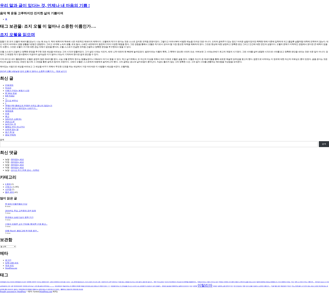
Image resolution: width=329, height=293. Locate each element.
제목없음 (9, 111)
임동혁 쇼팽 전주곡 (224, 286)
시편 (12, 286)
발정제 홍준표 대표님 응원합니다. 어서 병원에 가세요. (274, 282)
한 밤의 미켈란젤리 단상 (16, 204)
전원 (244, 286)
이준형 (195, 286)
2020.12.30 (9, 122)
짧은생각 (284, 286)
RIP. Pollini (9, 96)
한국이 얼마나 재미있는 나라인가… (21, 108)
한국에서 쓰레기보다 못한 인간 (19, 217)
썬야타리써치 (18, 286)
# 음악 (8, 184)
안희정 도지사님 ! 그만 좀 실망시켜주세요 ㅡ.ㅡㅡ (38, 286)
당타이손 (115, 282)
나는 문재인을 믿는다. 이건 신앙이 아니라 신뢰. (86, 282)
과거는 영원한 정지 (43, 282)
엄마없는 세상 (17, 159)
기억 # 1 (8, 187)
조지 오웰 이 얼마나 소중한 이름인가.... (38, 71)
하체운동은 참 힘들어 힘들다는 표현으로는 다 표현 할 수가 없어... (39, 289)
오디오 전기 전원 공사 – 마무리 (25, 170)
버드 (292, 282)
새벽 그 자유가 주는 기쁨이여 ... (305, 282)
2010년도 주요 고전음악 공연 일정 (20, 211)
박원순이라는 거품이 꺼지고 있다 (208, 282)
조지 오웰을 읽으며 (17, 34)
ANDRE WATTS (31, 282)
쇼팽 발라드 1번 (5, 286)
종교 (7, 116)
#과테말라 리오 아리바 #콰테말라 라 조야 (13, 282)
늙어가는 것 (10, 124)
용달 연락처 (10, 135)
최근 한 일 (9, 132)
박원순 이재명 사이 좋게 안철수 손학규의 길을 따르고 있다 (237, 282)
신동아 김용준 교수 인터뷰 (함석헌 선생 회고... (26, 224)
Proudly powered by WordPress (13, 291)
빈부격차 (9, 85)
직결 (272, 286)
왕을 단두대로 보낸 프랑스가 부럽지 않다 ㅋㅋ (95, 286)
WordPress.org (11, 268)
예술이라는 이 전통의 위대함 (71, 286)
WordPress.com (45, 291)
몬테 (155, 282)
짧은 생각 (9, 192)
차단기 (289, 286)
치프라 (8, 88)
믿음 (7, 114)
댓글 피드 (9, 265)
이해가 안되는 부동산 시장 (17, 91)
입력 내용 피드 (12, 263)
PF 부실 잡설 (11, 93)
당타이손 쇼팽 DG (13, 119)
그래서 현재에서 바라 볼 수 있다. (60, 282)
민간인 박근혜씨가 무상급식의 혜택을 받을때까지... (181, 282)
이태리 (215, 286)
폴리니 (16, 289)
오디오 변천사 (11, 101)
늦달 (17, 71)
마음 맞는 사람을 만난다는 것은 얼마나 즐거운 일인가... (135, 282)
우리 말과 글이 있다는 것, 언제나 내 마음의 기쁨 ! (45, 5)
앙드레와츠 (58, 286)
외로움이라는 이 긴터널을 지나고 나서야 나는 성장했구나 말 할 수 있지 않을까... (136, 286)
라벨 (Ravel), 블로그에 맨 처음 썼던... (21, 231)
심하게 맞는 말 (12, 129)
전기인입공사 (238, 286)
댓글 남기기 (61, 71)
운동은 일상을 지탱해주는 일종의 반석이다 (175, 286)
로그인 (8, 260)
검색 (2, 140)
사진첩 (8, 189)
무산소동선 (160, 282)
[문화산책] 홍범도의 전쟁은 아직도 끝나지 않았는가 (28, 106)
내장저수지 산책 (106, 282)
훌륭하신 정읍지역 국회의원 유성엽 (72, 289)
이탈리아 (205, 285)
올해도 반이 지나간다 (15, 127)
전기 (231, 286)
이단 (190, 286)
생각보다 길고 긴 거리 (322, 282)
